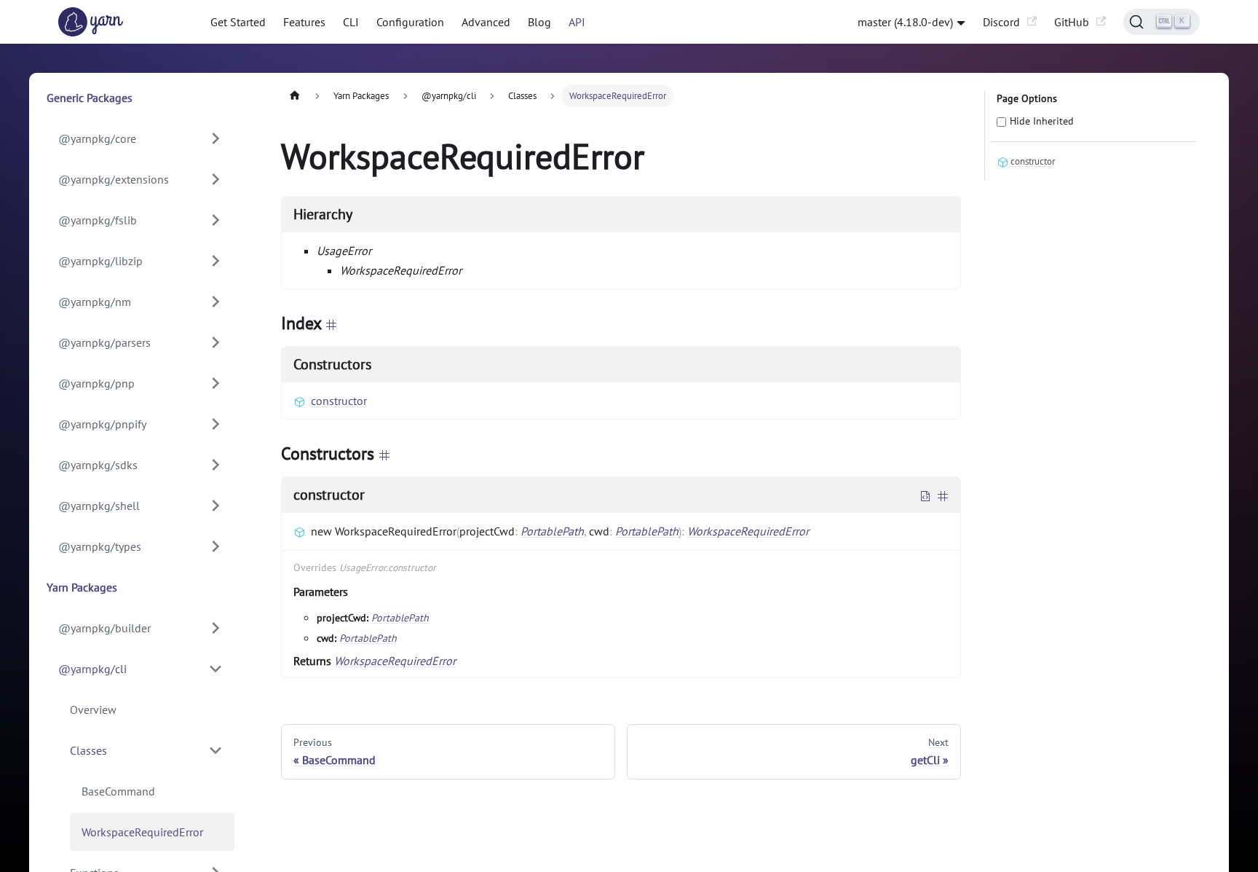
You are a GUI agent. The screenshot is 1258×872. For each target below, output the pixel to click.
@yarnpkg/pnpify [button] (102, 424)
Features (304, 22)
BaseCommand (118, 791)
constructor (339, 400)
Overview (93, 709)
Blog (539, 22)
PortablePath (552, 531)
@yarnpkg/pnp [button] (96, 383)
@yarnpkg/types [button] (99, 546)
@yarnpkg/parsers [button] (104, 342)
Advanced (486, 22)
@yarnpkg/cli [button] (92, 668)
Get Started (238, 22)
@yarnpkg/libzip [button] (100, 261)
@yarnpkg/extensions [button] (113, 179)
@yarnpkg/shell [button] (99, 505)
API (577, 22)
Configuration (410, 22)
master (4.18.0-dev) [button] (905, 22)
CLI (351, 22)
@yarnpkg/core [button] (97, 138)
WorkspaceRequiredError (142, 832)
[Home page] (295, 96)
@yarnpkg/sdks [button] (98, 464)
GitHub (1071, 22)
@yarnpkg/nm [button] (94, 301)
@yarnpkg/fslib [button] (97, 220)
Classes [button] (88, 750)
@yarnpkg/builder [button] (104, 628)
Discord (1001, 22)
